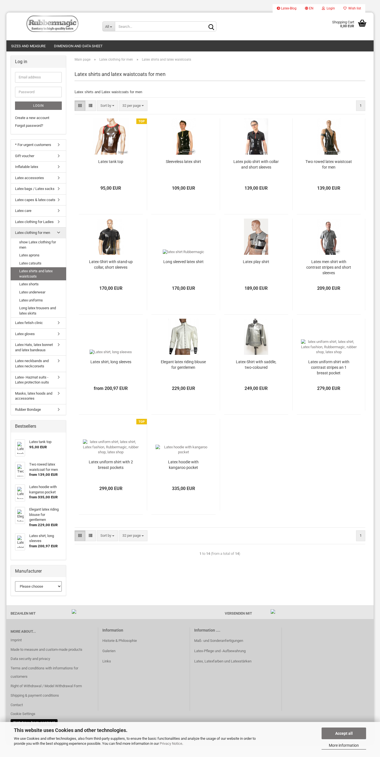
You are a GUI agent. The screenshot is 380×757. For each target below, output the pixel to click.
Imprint (16, 640)
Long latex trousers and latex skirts (37, 310)
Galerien (108, 651)
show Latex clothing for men (37, 244)
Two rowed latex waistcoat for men (328, 164)
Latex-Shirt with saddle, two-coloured (256, 365)
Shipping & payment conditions (35, 695)
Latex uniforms (31, 300)
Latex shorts (29, 284)
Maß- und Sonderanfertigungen (218, 641)
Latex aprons (29, 255)
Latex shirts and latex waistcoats (36, 273)
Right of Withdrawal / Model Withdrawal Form (46, 686)
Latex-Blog (288, 8)
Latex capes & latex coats (35, 200)
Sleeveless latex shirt (183, 161)
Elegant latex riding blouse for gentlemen (183, 365)
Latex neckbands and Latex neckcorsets (32, 363)
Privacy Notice (171, 743)
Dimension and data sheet (78, 46)
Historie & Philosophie (119, 641)
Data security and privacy (30, 659)
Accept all (344, 733)
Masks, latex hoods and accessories (33, 396)
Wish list (354, 8)
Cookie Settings (23, 714)
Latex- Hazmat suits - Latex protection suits (32, 380)
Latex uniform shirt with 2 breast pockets (111, 465)
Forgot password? (29, 125)
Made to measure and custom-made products (46, 649)
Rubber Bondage (28, 409)
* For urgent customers (33, 145)
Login (330, 8)
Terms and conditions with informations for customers (44, 672)
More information (344, 745)
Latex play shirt (256, 261)
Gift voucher (24, 156)
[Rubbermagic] (52, 24)
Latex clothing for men (32, 233)
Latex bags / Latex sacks (35, 189)
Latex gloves (25, 334)
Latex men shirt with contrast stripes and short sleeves (328, 267)
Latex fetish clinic (29, 323)
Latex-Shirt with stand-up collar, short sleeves (111, 264)
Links (106, 661)
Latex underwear (32, 292)
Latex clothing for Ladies (34, 222)
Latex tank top (110, 161)
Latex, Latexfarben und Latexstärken (222, 661)
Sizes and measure (28, 46)
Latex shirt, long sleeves (110, 362)
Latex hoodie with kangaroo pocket (183, 465)
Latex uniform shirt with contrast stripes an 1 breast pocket (328, 367)
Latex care (23, 211)
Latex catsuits (30, 263)
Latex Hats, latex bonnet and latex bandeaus (34, 347)
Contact (17, 705)
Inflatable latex (26, 167)
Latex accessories (29, 178)
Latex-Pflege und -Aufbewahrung (220, 651)
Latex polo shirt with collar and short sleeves (256, 164)
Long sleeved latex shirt (183, 261)
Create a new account (32, 118)
